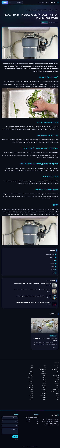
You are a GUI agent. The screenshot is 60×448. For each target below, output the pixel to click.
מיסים (44, 375)
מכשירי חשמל (43, 373)
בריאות (31, 375)
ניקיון (58, 397)
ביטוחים (31, 381)
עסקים (57, 385)
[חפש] (10, 2)
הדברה (31, 367)
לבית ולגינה (43, 389)
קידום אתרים (56, 375)
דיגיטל (31, 369)
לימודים (44, 387)
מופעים (44, 381)
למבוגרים (44, 385)
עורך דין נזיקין (56, 389)
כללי (45, 391)
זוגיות (32, 365)
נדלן (54, 273)
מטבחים (44, 377)
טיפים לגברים (43, 395)
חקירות (44, 399)
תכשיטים (57, 365)
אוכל (32, 393)
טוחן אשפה (55, 152)
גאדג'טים (52, 263)
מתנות (44, 367)
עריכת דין (57, 383)
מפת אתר (31, 397)
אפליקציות (52, 257)
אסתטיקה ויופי (30, 387)
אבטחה (53, 269)
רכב (58, 371)
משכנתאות (43, 371)
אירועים (31, 389)
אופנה (31, 391)
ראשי (56, 10)
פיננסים (57, 381)
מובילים (44, 383)
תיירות (57, 367)
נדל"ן (45, 365)
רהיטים (57, 373)
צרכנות (57, 377)
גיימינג (53, 266)
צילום (57, 379)
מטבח (44, 379)
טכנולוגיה (44, 393)
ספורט (57, 393)
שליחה (15, 436)
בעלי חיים (31, 379)
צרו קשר (5, 2)
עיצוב (57, 387)
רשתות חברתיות (55, 369)
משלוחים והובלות (42, 369)
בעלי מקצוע (30, 377)
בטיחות (31, 383)
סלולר (53, 260)
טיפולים (44, 397)
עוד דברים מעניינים (50, 254)
